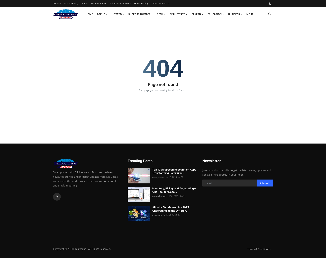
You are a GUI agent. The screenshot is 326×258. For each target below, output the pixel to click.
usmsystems (158, 177)
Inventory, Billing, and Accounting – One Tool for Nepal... (174, 190)
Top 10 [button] (101, 14)
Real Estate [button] (177, 14)
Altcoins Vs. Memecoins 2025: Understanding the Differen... (170, 209)
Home (89, 14)
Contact (57, 3)
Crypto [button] (196, 14)
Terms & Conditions (258, 249)
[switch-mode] (270, 3)
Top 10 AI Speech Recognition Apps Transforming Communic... (174, 171)
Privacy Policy (71, 3)
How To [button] (117, 14)
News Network (98, 3)
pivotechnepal (159, 196)
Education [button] (214, 14)
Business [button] (234, 14)
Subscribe (265, 183)
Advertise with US (160, 3)
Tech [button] (160, 14)
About (85, 3)
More (249, 14)
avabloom (157, 214)
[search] (270, 14)
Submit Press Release (120, 3)
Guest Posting (141, 3)
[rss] (57, 197)
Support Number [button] (139, 14)
